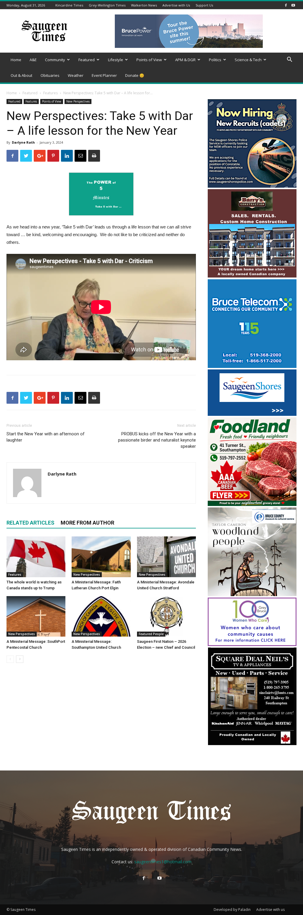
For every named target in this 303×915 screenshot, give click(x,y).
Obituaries (50, 75)
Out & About (21, 75)
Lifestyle (115, 59)
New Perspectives (78, 101)
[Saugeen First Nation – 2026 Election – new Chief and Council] (166, 616)
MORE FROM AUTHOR (87, 523)
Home (16, 59)
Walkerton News (144, 5)
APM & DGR (185, 59)
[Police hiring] (252, 186)
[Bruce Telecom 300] (252, 366)
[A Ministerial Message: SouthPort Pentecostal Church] (36, 616)
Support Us (204, 5)
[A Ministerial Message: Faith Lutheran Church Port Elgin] (101, 556)
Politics (215, 59)
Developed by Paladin (232, 909)
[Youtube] (293, 5)
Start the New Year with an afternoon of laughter (46, 437)
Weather (75, 75)
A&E (33, 59)
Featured (86, 59)
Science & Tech (248, 59)
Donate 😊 (134, 75)
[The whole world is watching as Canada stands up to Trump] (36, 556)
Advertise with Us (176, 5)
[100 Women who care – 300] (252, 644)
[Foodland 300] (252, 504)
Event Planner (104, 75)
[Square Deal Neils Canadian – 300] (252, 744)
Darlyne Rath (23, 142)
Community (55, 59)
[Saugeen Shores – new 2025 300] (252, 414)
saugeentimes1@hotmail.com (162, 861)
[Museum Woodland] (252, 594)
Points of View (149, 59)
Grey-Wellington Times (107, 5)
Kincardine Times (69, 5)
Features (50, 92)
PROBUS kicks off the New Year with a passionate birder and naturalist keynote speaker (157, 440)
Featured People (151, 634)
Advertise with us (270, 909)
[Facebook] (286, 5)
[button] (289, 60)
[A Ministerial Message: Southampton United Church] (101, 616)
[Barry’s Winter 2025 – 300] (252, 276)
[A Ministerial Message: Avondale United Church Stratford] (166, 556)
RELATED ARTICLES (30, 523)
